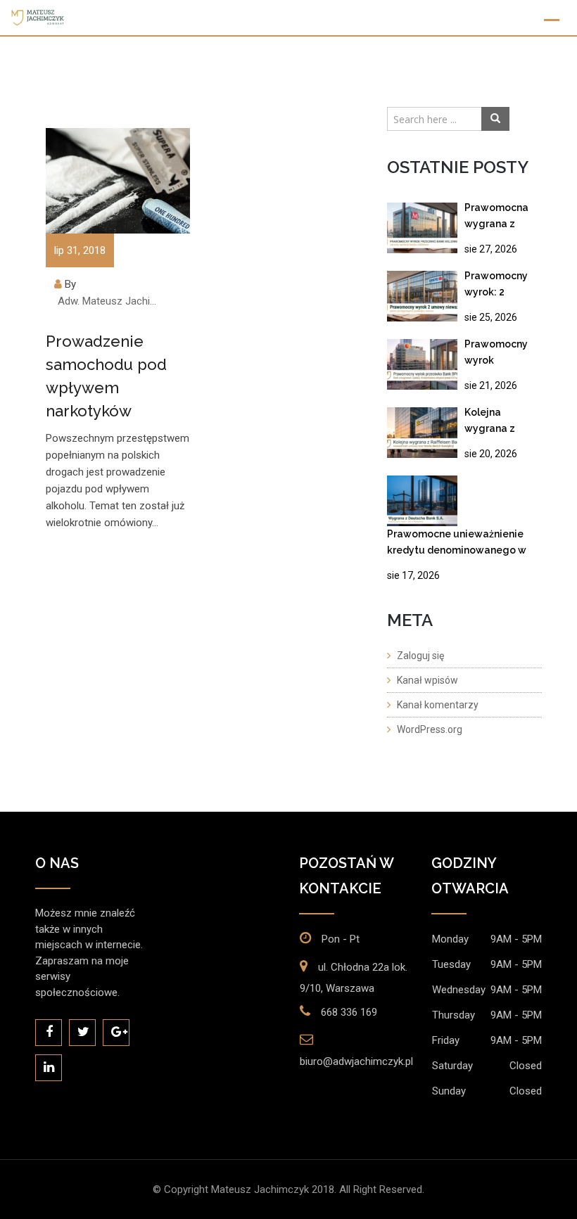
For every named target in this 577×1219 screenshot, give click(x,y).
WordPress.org (429, 729)
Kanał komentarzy (437, 704)
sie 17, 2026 (413, 575)
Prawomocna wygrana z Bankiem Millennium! (496, 218)
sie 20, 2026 (490, 453)
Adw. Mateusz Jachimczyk (111, 301)
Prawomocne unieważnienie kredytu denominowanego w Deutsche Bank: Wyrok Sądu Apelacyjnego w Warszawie (456, 544)
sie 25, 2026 (490, 317)
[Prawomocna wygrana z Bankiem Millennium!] (422, 228)
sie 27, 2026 (490, 249)
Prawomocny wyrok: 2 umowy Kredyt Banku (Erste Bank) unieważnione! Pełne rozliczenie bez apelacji (501, 286)
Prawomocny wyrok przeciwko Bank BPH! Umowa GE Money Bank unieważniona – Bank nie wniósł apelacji (503, 354)
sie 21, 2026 (490, 385)
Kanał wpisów (427, 680)
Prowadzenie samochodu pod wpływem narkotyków (106, 376)
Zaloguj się (420, 655)
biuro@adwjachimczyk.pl (356, 1061)
